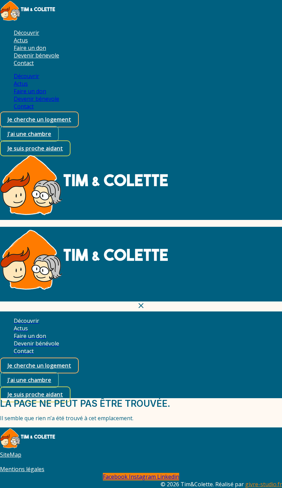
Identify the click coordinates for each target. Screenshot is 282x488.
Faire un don (30, 48)
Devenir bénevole (36, 55)
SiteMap (10, 454)
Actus (21, 40)
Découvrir (26, 32)
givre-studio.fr (263, 484)
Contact (24, 63)
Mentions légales (22, 469)
